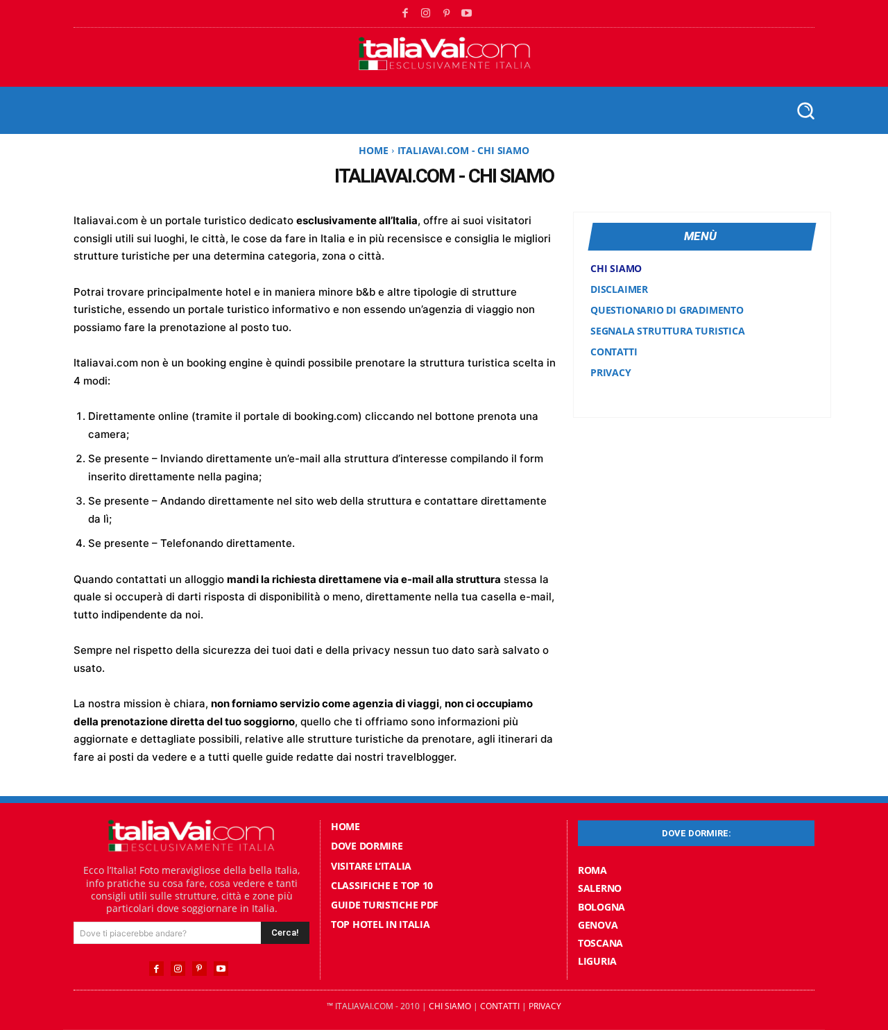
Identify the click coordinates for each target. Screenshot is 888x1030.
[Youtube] (467, 14)
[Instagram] (426, 14)
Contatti (500, 1006)
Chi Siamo (450, 1006)
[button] (805, 110)
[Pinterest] (447, 14)
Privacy (545, 1006)
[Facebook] (406, 14)
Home (373, 150)
